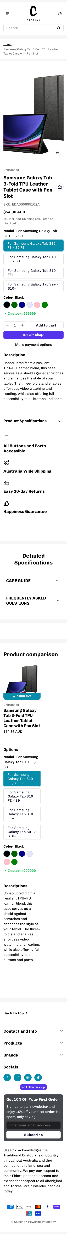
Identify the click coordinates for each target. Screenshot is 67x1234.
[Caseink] (33, 13)
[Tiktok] (38, 1077)
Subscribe (33, 1135)
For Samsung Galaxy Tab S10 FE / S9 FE (31, 245)
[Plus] (22, 325)
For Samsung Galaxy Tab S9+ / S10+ (33, 286)
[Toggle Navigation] (7, 13)
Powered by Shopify (42, 1221)
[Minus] (7, 325)
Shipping (28, 219)
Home (7, 44)
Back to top (13, 1013)
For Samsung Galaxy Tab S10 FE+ (32, 273)
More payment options (33, 345)
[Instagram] (17, 1077)
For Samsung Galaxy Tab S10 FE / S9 (32, 259)
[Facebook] (7, 1077)
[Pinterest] (28, 1077)
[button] (33, 28)
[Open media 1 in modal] (33, 114)
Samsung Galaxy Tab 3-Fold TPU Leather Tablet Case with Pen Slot (21, 718)
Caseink (19, 1221)
